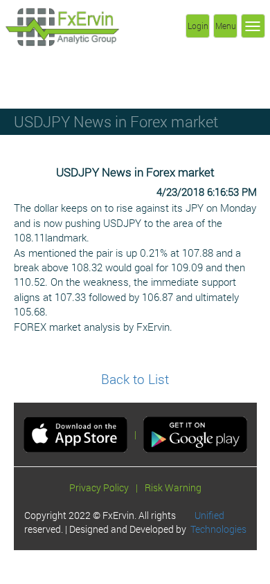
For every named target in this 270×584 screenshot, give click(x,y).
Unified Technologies (218, 522)
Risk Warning (173, 487)
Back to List (135, 378)
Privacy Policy (99, 487)
